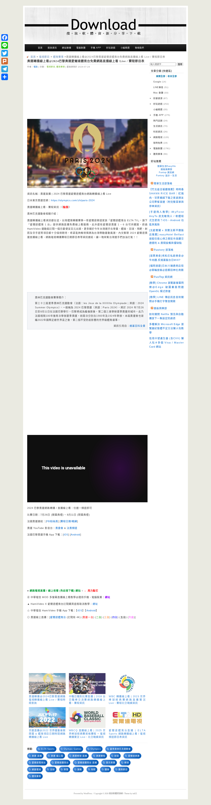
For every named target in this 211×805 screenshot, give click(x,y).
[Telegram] (5, 69)
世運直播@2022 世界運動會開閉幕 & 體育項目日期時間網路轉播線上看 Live (47, 733)
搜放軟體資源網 (116, 793)
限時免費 (160, 143)
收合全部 (172, 76)
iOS (66, 534)
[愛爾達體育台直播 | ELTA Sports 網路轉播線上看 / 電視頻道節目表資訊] (127, 717)
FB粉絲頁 (52, 521)
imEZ (135, 793)
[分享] (5, 77)
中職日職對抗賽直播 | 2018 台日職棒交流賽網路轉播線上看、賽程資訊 (87, 699)
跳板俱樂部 (166, 169)
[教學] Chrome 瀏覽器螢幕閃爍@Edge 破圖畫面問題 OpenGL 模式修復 (166, 287)
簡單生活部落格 (163, 183)
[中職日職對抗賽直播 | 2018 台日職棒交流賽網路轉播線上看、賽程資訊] (87, 683)
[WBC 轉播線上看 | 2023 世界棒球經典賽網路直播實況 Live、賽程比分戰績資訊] (127, 683)
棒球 (126, 762)
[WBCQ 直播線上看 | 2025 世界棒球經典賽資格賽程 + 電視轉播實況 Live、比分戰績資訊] (87, 717)
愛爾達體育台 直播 (87, 762)
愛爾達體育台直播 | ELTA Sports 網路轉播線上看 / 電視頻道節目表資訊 (127, 733)
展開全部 (160, 76)
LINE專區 (160, 87)
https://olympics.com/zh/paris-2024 (73, 200)
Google (159, 81)
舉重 (66, 769)
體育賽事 (60, 67)
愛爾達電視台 (39, 762)
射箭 (116, 756)
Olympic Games (72, 749)
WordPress (88, 793)
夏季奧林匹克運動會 (120, 749)
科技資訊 (160, 131)
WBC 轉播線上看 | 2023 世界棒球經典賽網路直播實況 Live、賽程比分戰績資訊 (127, 699)
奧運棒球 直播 (79, 756)
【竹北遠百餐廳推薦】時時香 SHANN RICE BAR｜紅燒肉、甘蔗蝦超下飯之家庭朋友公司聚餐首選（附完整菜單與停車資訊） (166, 197)
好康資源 (160, 98)
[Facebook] (5, 37)
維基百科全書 (137, 325)
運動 (79, 769)
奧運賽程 (100, 756)
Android (75, 534)
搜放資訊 (52, 47)
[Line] (5, 45)
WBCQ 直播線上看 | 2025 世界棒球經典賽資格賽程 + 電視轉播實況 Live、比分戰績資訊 (87, 733)
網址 (95, 603)
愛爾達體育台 (58, 617)
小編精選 (125, 47)
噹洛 (36, 67)
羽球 (52, 769)
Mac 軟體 (160, 92)
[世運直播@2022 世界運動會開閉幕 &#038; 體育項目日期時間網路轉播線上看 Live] (47, 717)
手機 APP (96, 47)
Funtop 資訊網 (166, 172)
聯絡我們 (139, 47)
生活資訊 (160, 126)
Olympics (95, 749)
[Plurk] (5, 61)
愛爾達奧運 (134, 756)
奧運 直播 (37, 756)
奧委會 (59, 528)
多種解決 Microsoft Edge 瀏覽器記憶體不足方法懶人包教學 (166, 328)
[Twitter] (5, 53)
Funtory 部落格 (163, 249)
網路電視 (36, 769)
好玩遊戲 (110, 47)
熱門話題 (160, 120)
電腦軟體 (81, 47)
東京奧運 (110, 762)
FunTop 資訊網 (163, 276)
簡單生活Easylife (166, 166)
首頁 (40, 47)
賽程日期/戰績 (68, 521)
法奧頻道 (72, 528)
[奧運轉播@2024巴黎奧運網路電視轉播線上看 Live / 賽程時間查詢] (47, 683)
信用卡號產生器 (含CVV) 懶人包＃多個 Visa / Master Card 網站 (166, 342)
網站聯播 (66, 47)
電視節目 (51, 67)
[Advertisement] (87, 93)
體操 (107, 769)
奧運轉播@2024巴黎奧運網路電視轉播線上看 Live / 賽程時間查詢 (47, 699)
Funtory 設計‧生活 (166, 175)
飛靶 (93, 769)
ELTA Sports (48, 749)
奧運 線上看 (57, 756)
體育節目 (123, 769)
